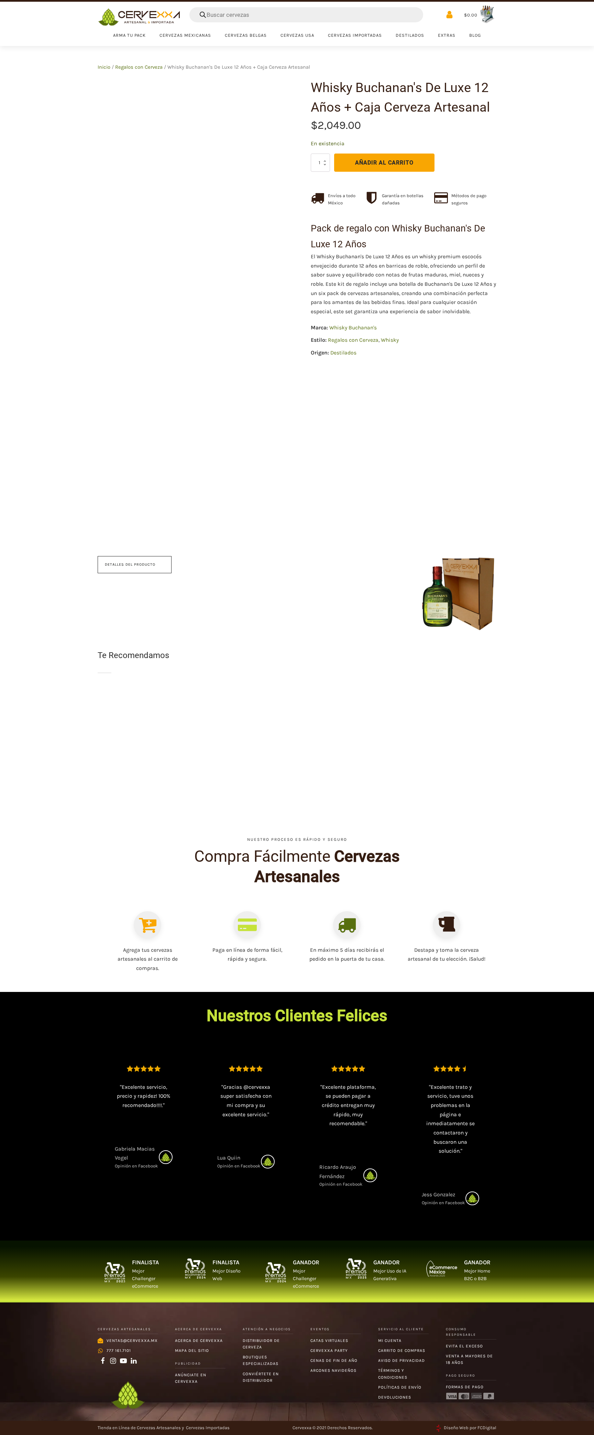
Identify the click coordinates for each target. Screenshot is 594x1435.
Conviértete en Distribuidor (261, 1377)
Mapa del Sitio (192, 1350)
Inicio (104, 67)
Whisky (390, 340)
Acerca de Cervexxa (199, 1340)
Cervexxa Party (329, 1350)
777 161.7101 (119, 1350)
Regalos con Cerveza (139, 67)
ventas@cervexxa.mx (132, 1340)
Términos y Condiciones (392, 1373)
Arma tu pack (129, 35)
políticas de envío (399, 1387)
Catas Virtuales (329, 1340)
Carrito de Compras (401, 1350)
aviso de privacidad (401, 1360)
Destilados (343, 353)
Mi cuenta (390, 1340)
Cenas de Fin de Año (334, 1360)
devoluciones (394, 1397)
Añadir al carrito (384, 162)
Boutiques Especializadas (260, 1360)
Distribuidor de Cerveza (261, 1343)
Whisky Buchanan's (353, 328)
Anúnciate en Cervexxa (190, 1378)
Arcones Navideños (333, 1370)
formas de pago (465, 1387)
